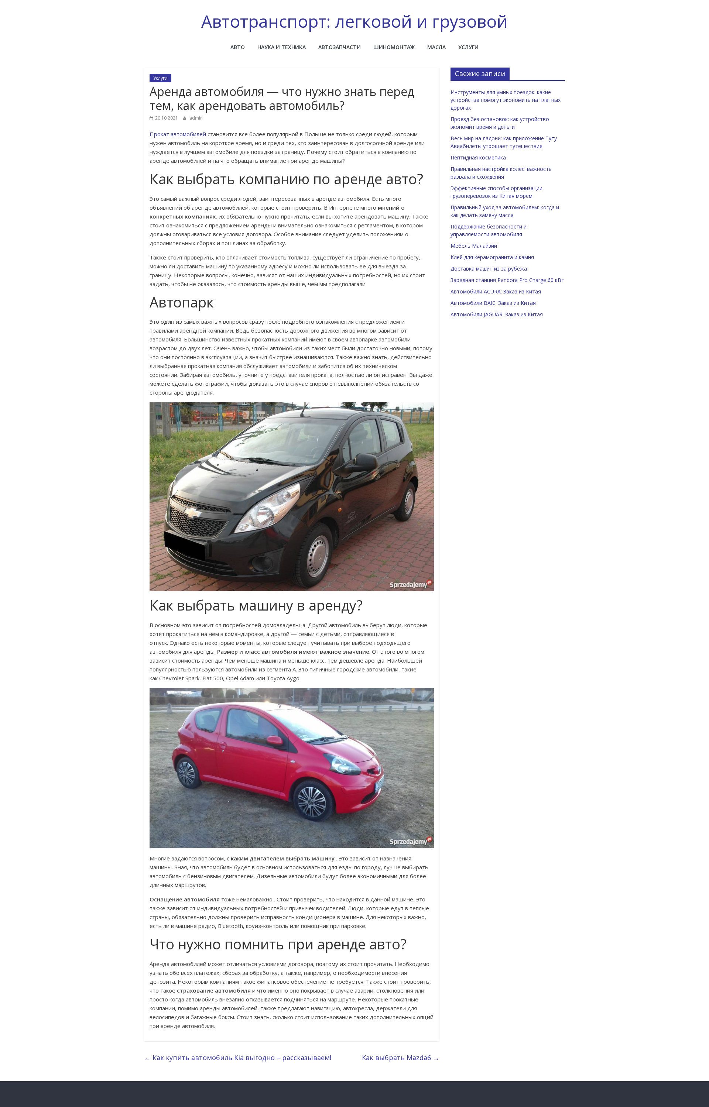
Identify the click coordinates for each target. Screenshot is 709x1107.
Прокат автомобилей (178, 134)
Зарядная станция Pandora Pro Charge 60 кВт (507, 279)
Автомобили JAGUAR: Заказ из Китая (497, 314)
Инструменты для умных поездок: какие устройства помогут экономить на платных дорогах (506, 100)
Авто (237, 47)
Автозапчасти (339, 47)
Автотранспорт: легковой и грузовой (354, 21)
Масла (436, 47)
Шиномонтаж (394, 47)
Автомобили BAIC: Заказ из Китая (493, 302)
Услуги (468, 47)
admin (196, 118)
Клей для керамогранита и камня (492, 257)
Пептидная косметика (478, 157)
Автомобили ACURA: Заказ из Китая (496, 291)
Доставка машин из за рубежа (489, 268)
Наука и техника (281, 47)
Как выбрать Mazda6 (400, 1057)
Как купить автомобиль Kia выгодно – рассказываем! (237, 1057)
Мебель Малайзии (474, 245)
